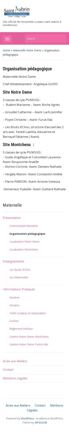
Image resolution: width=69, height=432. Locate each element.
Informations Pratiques (19, 289)
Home (6, 50)
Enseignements (13, 261)
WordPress (27, 418)
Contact (14, 321)
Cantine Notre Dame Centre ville (28, 344)
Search (61, 38)
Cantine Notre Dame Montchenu (29, 336)
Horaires (14, 305)
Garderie (14, 297)
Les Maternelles (18, 277)
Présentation (12, 218)
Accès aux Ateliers (15, 361)
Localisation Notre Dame (24, 241)
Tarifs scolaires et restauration (27, 313)
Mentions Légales (15, 378)
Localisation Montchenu (23, 249)
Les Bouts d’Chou (19, 269)
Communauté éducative (23, 226)
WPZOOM (41, 422)
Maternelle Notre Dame (27, 50)
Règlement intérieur (21, 328)
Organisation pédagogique (27, 233)
